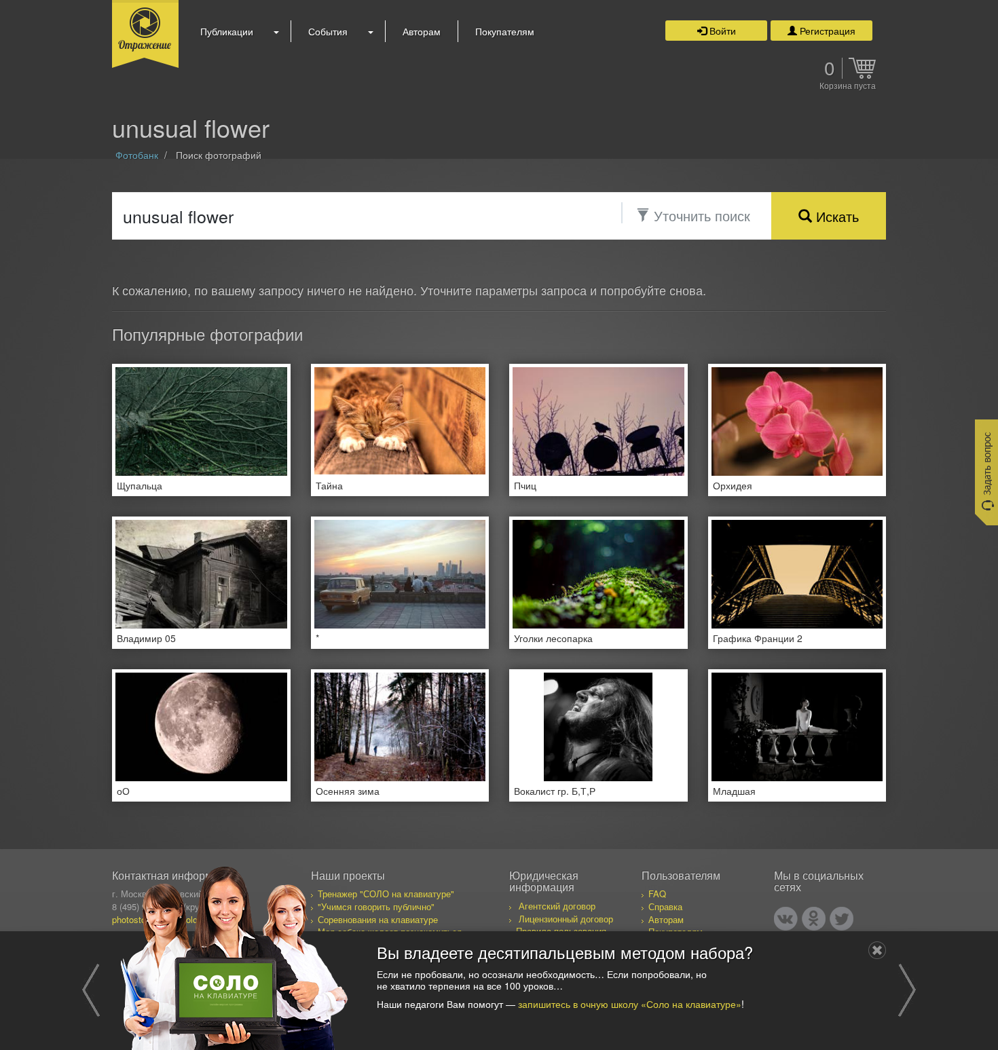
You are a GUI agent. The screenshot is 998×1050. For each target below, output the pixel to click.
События (328, 31)
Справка (665, 906)
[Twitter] (841, 919)
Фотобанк (136, 155)
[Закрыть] (877, 950)
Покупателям (504, 31)
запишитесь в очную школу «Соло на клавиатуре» (629, 1004)
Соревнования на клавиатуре (378, 919)
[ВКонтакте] (786, 919)
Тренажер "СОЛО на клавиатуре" (386, 893)
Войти (721, 30)
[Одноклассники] (814, 919)
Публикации (226, 31)
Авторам (422, 31)
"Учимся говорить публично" (376, 906)
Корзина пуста (847, 86)
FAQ (657, 893)
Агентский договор (557, 905)
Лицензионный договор (566, 918)
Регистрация (826, 30)
